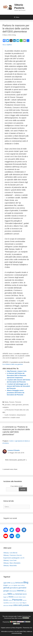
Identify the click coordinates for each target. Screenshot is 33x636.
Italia (13, 594)
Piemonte (18, 402)
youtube (25, 605)
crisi (12, 585)
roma (14, 602)
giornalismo (14, 588)
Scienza (17, 602)
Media (6, 402)
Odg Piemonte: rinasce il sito (16, 371)
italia (9, 594)
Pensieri (11, 402)
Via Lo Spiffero (7, 45)
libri (7, 597)
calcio (9, 585)
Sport (21, 602)
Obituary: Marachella (10, 565)
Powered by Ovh (27, 627)
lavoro (25, 594)
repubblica (6, 602)
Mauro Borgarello (17, 627)
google (6, 591)
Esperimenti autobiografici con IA (13, 558)
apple (5, 583)
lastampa (18, 594)
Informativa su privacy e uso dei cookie (12, 631)
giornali (6, 588)
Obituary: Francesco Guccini (12, 555)
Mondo (5, 600)
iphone (5, 594)
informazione (12, 591)
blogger (5, 585)
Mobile (24, 597)
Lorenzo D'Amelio (14, 450)
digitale (15, 585)
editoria (23, 585)
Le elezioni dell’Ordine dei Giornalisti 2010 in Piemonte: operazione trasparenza (16, 375)
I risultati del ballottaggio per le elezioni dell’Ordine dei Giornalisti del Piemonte (18, 386)
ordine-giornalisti (16, 404)
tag (24, 603)
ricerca (11, 602)
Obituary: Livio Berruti (10, 553)
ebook (19, 585)
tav (25, 602)
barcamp (13, 583)
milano (20, 597)
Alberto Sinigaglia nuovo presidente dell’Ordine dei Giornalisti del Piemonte (15, 393)
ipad (25, 591)
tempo (11, 605)
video (15, 605)
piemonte (26, 404)
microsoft (16, 597)
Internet (20, 590)
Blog (25, 582)
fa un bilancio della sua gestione (13, 364)
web (20, 605)
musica (10, 600)
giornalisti (7, 404)
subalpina (6, 407)
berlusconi (19, 583)
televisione (6, 605)
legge (4, 597)
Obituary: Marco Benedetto (11, 563)
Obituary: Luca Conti (9, 560)
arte (8, 583)
